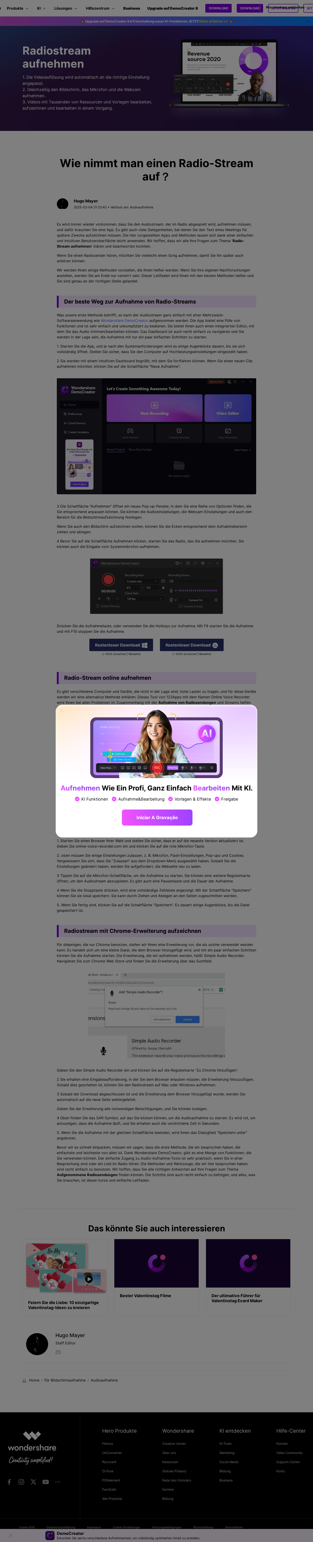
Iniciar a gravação (157, 817)
